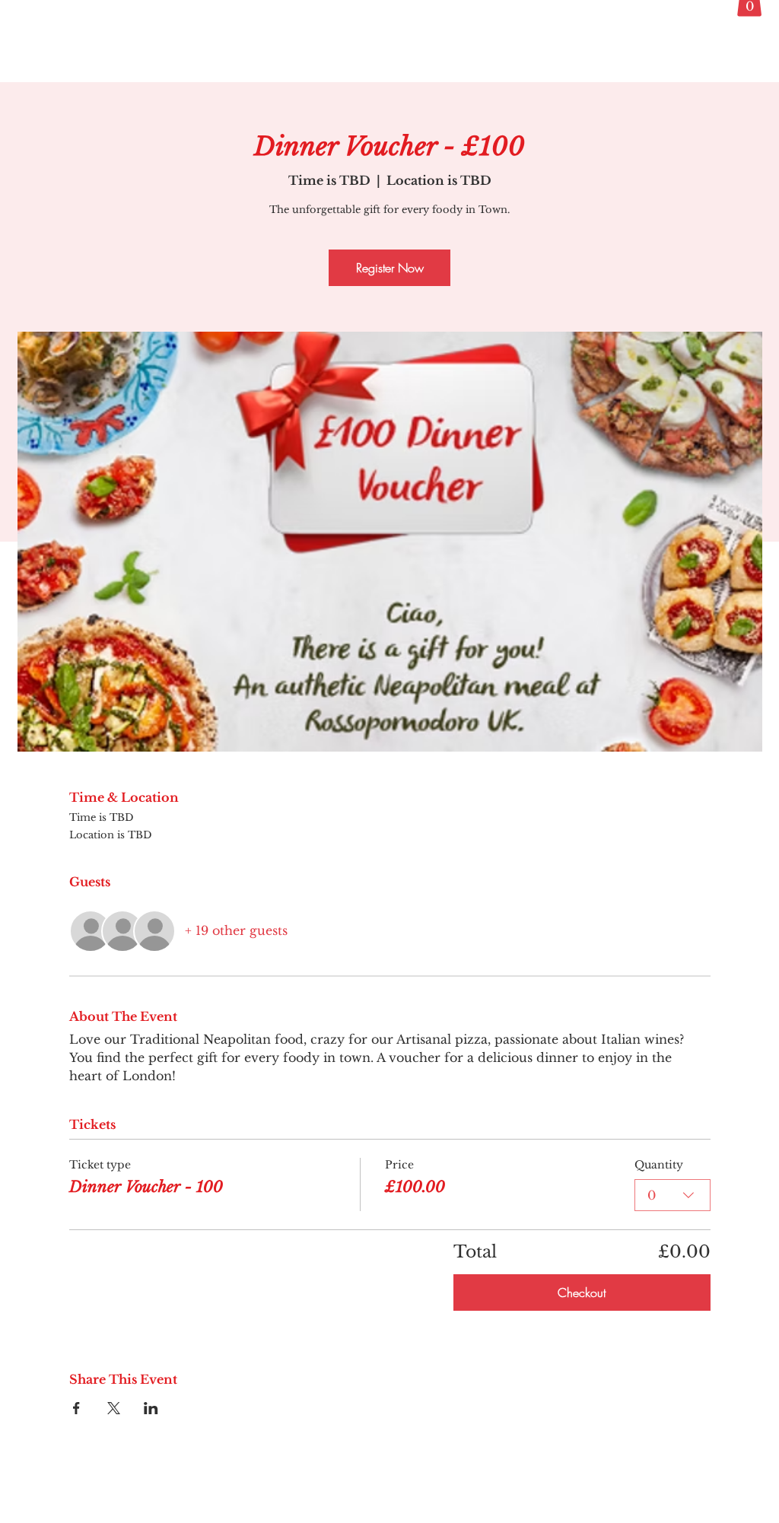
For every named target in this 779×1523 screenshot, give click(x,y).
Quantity (658, 1165)
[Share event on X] (114, 1408)
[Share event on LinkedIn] (151, 1408)
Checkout (582, 1292)
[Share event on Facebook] (76, 1408)
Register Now (390, 267)
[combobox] (672, 1195)
